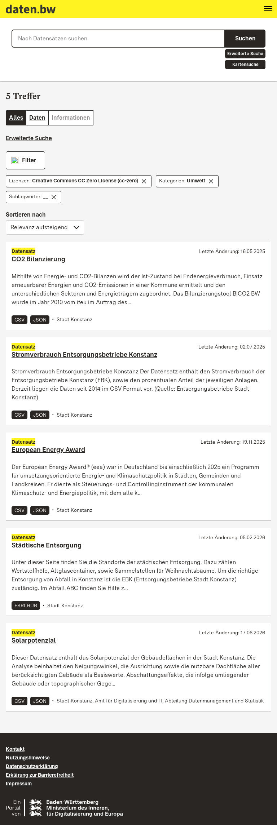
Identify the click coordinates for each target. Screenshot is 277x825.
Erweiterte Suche (245, 53)
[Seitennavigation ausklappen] (268, 9)
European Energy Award (48, 449)
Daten (37, 117)
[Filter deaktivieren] (144, 181)
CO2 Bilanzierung (38, 259)
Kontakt (15, 749)
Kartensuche (245, 64)
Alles (16, 117)
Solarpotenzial (34, 640)
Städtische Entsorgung (47, 545)
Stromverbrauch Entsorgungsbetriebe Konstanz (84, 354)
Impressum (19, 783)
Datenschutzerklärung (32, 766)
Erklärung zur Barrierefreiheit (40, 775)
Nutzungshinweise (28, 757)
